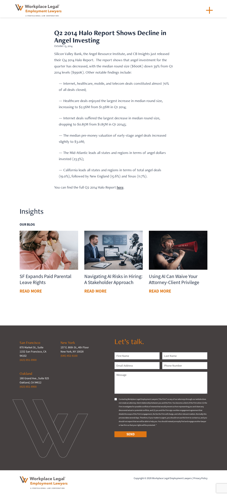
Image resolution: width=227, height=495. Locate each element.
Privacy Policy (200, 478)
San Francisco (30, 342)
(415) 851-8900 (28, 360)
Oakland (26, 373)
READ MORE (31, 291)
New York (68, 342)
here (120, 187)
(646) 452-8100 (69, 355)
